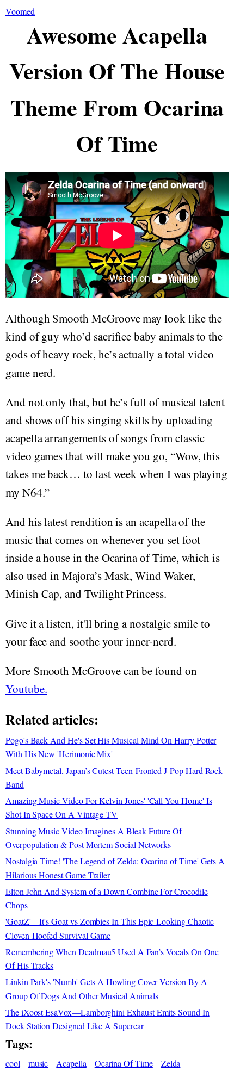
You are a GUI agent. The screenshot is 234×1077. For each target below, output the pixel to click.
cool (12, 1063)
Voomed (20, 11)
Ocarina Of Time (124, 1063)
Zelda (171, 1063)
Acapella (71, 1063)
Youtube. (26, 688)
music (38, 1063)
